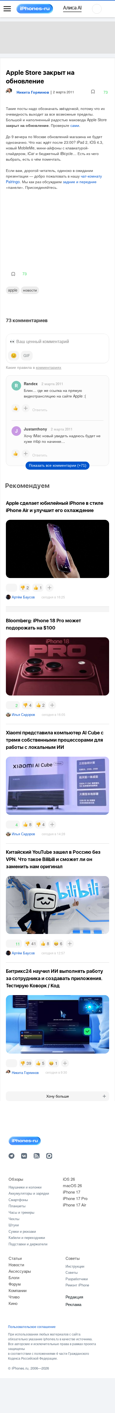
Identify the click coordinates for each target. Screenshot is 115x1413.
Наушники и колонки (25, 1187)
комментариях (48, 367)
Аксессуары (20, 1271)
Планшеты (17, 1205)
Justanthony (35, 429)
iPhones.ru (20, 1368)
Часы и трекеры (21, 1212)
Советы (73, 1258)
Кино (13, 1303)
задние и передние (80, 181)
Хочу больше (57, 1096)
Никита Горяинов (25, 1072)
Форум (15, 1284)
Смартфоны (18, 1199)
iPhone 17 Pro (75, 1198)
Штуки (14, 1224)
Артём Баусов (23, 596)
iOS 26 (69, 1179)
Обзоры (16, 1179)
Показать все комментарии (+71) (57, 465)
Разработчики (77, 1278)
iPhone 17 (71, 1192)
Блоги (14, 1277)
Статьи (15, 1258)
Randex (31, 383)
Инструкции (75, 1266)
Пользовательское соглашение (32, 1327)
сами (74, 125)
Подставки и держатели (28, 1243)
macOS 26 (72, 1185)
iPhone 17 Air (74, 1205)
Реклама (73, 1304)
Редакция (74, 1297)
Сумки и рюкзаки (22, 1231)
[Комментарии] (11, 588)
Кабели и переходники (27, 1237)
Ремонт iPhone (77, 1284)
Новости (30, 290)
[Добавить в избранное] (93, 92)
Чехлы (14, 1218)
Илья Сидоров (23, 714)
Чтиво (14, 1297)
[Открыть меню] (7, 9)
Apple (12, 290)
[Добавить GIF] (27, 355)
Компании (17, 1290)
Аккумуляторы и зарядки (29, 1193)
